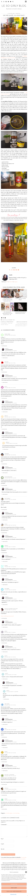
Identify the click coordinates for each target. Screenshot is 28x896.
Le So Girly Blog (14, 6)
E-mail (2, 844)
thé (14, 319)
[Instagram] (3, 1)
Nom (2, 838)
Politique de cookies (13, 894)
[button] (26, 1)
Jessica (6, 545)
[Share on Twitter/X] (3, 317)
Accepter (14, 884)
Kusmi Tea (4, 319)
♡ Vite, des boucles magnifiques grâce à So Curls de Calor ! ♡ (21, 323)
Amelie (6, 348)
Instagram (15, 281)
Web (7, 281)
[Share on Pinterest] (5, 317)
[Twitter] (1, 1)
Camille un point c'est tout (11, 608)
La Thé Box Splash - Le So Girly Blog (12, 813)
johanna (7, 453)
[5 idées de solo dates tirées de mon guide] (20, 293)
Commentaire (4, 824)
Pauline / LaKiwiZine (9, 774)
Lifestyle (18, 13)
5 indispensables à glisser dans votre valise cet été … (7, 300)
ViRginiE (6, 361)
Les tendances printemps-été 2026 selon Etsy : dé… (7, 313)
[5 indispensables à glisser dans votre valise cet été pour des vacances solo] (7, 293)
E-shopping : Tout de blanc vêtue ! (7, 323)
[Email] (10, 1)
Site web (2, 849)
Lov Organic (10, 319)
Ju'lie (6, 524)
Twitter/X (11, 281)
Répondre (4, 345)
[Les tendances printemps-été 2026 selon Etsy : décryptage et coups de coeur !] (7, 306)
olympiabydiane (8, 476)
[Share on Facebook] (2, 317)
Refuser (14, 887)
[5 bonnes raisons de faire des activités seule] (20, 306)
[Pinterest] (6, 1)
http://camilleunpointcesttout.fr (7, 616)
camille (6, 788)
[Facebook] (8, 1)
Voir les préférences (14, 891)
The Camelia (7, 498)
